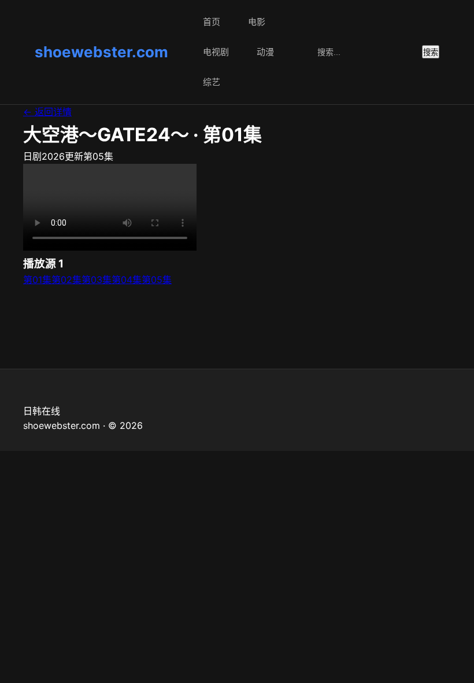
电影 (256, 21)
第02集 (66, 279)
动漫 (265, 51)
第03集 (97, 279)
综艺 (211, 81)
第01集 (37, 279)
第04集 (127, 279)
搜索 (430, 52)
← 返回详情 (47, 111)
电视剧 (216, 51)
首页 (211, 21)
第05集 (157, 279)
